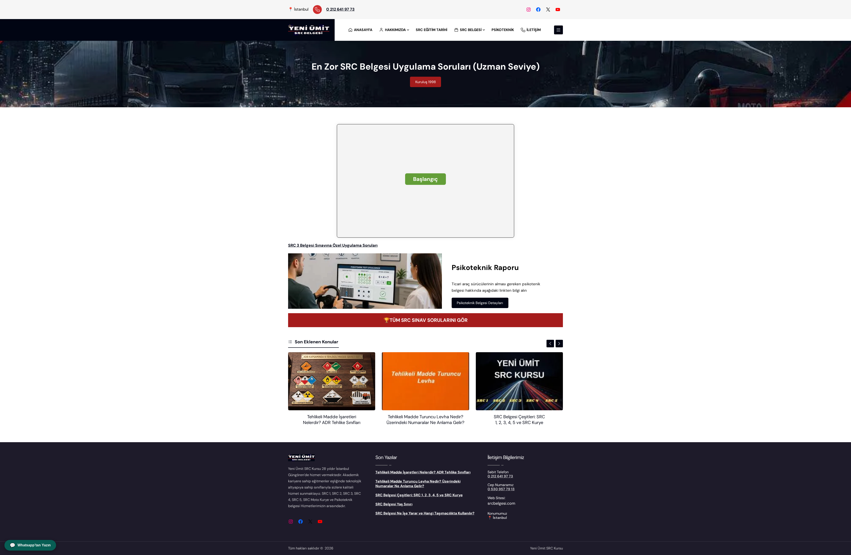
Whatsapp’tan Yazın (30, 545)
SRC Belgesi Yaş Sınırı (393, 504)
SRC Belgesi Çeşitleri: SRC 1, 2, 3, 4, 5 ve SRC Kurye (519, 419)
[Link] (317, 9)
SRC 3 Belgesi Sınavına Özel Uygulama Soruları (333, 245)
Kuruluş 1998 (425, 82)
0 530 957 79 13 (501, 489)
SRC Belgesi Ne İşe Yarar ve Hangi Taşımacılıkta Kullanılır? (424, 513)
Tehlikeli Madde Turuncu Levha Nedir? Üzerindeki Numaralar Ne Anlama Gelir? (425, 419)
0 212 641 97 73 (340, 9)
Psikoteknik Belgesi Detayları (480, 303)
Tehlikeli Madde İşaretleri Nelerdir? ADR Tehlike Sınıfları (331, 419)
